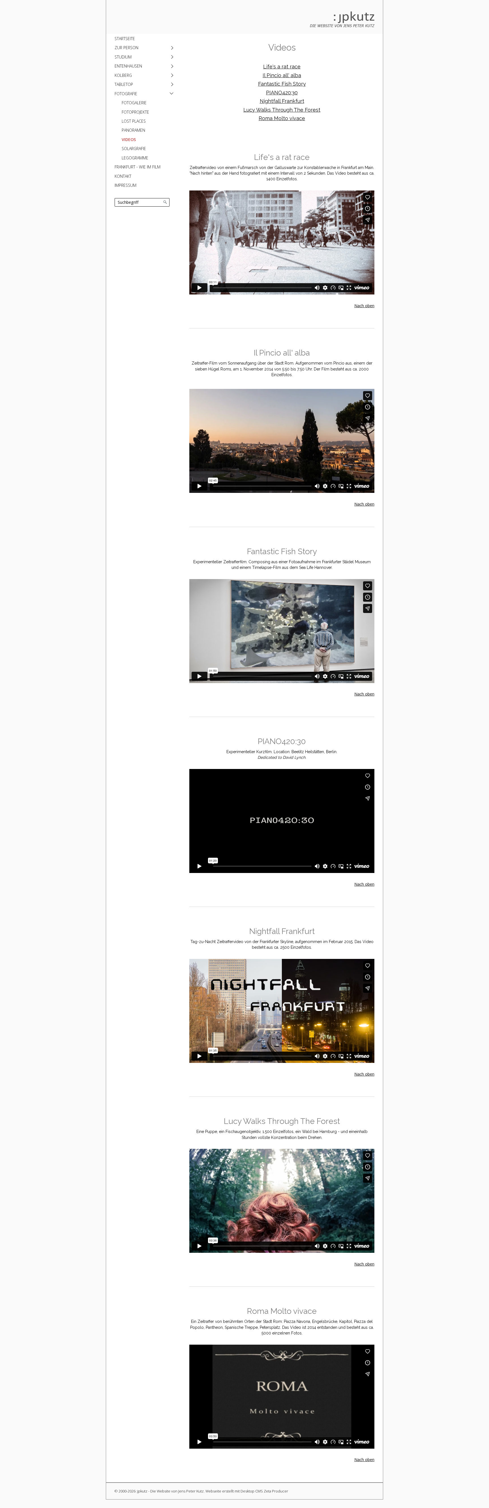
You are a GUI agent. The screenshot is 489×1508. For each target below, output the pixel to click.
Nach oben (364, 305)
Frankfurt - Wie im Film (137, 167)
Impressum (125, 185)
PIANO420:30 (282, 93)
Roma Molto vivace (282, 118)
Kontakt (123, 176)
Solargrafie (134, 148)
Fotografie (126, 93)
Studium (123, 57)
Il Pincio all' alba (282, 75)
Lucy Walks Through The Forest (281, 110)
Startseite (125, 38)
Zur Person (126, 47)
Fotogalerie (134, 102)
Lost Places (134, 121)
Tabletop (124, 84)
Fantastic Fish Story (282, 84)
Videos (129, 139)
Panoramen (133, 130)
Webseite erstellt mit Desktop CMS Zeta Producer (246, 1491)
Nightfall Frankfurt (282, 101)
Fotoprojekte (135, 112)
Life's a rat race (282, 67)
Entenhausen (128, 66)
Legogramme (135, 158)
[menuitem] (143, 38)
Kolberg (123, 75)
